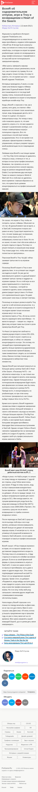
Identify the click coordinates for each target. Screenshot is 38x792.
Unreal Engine (28, 749)
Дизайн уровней (27, 736)
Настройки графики (13, 728)
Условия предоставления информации (13, 781)
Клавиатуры (27, 757)
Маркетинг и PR (26, 744)
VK (5, 683)
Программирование (11, 749)
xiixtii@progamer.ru (21, 662)
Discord (5, 702)
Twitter (12, 676)
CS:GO (28, 723)
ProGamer (9, 2)
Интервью (16, 26)
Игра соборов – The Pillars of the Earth (19, 635)
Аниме (19, 732)
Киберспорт (6, 26)
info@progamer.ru (19, 770)
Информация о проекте (9, 779)
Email (5, 676)
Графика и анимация (11, 740)
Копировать (30, 691)
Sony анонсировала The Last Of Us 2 (18, 643)
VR (31, 728)
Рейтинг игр (22, 783)
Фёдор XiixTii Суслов (10, 28)
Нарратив (9, 744)
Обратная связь (6, 777)
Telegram (32, 676)
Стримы (7, 732)
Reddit (25, 676)
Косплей (30, 732)
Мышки (9, 757)
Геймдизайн (9, 736)
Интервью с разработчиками (19, 753)
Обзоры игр (11, 723)
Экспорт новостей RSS (9, 783)
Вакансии (18, 777)
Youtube (18, 702)
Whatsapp (18, 676)
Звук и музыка (29, 740)
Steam (25, 702)
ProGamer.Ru (7, 768)
